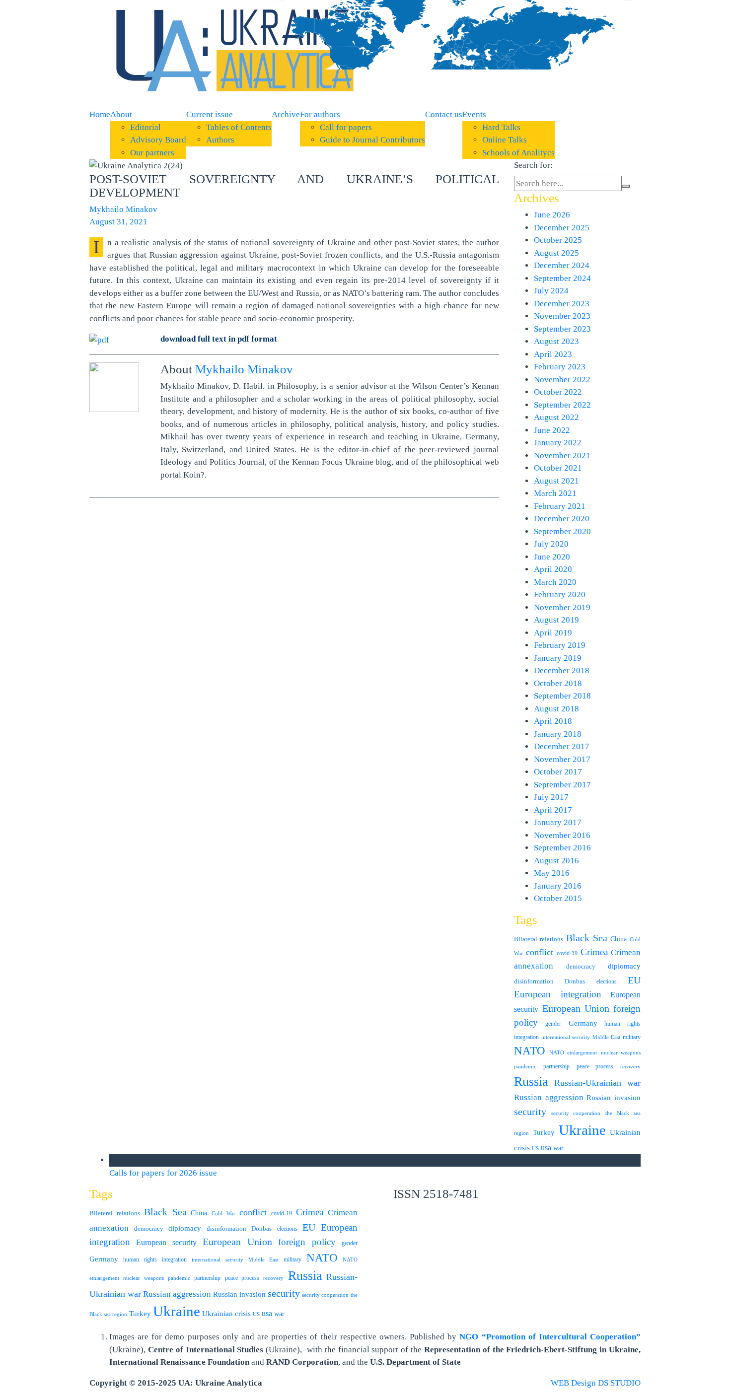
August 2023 (556, 341)
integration (526, 1037)
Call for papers (346, 127)
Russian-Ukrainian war (597, 1083)
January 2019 (558, 658)
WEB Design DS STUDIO (596, 1383)
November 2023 (562, 316)
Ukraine (582, 1130)
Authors (220, 139)
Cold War (223, 1213)
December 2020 (561, 518)
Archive (286, 114)
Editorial (145, 127)
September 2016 (562, 847)
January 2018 (558, 734)
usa (546, 1147)
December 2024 (561, 265)
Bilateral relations (538, 939)
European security (166, 1242)
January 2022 (558, 442)
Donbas (575, 981)
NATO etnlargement (573, 1052)
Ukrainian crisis (226, 1313)
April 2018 (553, 721)
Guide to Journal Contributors (372, 139)
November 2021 (562, 455)
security (530, 1111)
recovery (630, 1066)
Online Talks (504, 139)
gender (553, 1024)
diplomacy (624, 966)
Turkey (544, 1132)
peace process (595, 1066)
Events (474, 114)
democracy (580, 966)
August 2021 (556, 481)
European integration (557, 994)
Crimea (594, 952)
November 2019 (562, 607)
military (632, 1037)
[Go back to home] (230, 53)
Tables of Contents (239, 127)
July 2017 (551, 797)
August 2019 (556, 620)
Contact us (443, 114)
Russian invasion (613, 1097)
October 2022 (558, 392)
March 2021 (555, 493)
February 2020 (559, 594)
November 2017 (562, 759)
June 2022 (552, 430)
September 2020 (562, 531)
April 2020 (553, 569)
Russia (531, 1081)
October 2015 (558, 898)
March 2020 (555, 582)
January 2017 (558, 822)
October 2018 (558, 683)
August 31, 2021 (118, 221)
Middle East (606, 1037)
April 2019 (553, 632)
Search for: (533, 165)
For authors (320, 114)
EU (634, 980)
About (121, 114)
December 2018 (561, 670)
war (558, 1148)
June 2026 (552, 214)
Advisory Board (158, 139)
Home (99, 114)
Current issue (209, 114)
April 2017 (553, 810)
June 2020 (552, 556)
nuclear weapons (621, 1052)
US (535, 1148)
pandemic (525, 1066)
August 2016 (556, 860)
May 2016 (552, 873)
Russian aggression (549, 1097)
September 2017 (562, 784)
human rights (622, 1023)
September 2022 (562, 405)
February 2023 (559, 366)
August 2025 (556, 253)
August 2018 (556, 708)
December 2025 (561, 227)
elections (606, 981)
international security (565, 1037)
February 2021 (559, 506)
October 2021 (558, 468)
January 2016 (558, 886)
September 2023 (562, 329)
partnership (556, 1066)
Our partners (152, 152)
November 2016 (562, 835)
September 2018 (562, 695)
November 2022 (562, 379)
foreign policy (307, 1242)
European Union (576, 1008)
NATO (529, 1051)
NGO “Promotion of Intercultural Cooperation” (550, 1336)
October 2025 (558, 240)
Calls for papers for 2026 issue (163, 1173)
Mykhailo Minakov (123, 209)
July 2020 (551, 544)
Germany (583, 1023)
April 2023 (553, 354)
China (618, 939)
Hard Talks (501, 127)
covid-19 (567, 953)
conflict (539, 952)
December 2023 (561, 303)
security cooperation (576, 1113)
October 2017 (558, 771)
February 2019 (559, 645)
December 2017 (561, 746)
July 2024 (551, 290)
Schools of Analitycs (518, 152)
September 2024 (562, 278)
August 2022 (556, 417)
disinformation (534, 981)
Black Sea (586, 937)
